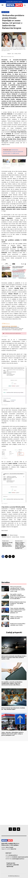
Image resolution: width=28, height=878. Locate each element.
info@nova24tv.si (13, 855)
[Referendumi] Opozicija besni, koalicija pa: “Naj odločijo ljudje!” (18, 603)
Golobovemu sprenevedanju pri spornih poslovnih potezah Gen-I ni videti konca (13, 151)
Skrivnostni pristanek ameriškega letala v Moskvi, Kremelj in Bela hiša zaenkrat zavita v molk (17, 589)
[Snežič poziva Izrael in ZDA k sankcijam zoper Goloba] (5, 624)
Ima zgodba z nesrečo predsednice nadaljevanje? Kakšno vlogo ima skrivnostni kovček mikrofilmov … (17, 596)
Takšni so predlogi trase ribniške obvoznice (16, 617)
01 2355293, (15, 857)
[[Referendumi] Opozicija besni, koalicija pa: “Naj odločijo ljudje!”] (5, 603)
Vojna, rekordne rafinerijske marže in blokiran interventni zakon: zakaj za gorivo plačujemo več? (17, 610)
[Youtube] (18, 829)
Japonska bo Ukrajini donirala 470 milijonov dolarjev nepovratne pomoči (7, 544)
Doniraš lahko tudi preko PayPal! (14, 1)
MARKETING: (9, 858)
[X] (6, 556)
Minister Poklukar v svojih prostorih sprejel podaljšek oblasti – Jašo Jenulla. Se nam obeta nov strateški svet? (20, 545)
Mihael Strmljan (14, 535)
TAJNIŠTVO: (9, 857)
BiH (8, 535)
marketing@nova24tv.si (18, 858)
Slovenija (22, 536)
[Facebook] (2, 556)
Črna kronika (5, 12)
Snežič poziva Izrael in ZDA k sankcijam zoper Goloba (17, 624)
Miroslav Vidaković (6, 536)
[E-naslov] (9, 556)
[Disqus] (14, 761)
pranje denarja (15, 536)
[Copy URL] (13, 556)
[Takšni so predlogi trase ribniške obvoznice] (5, 617)
